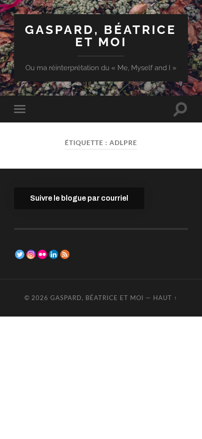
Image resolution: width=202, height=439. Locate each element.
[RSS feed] (65, 254)
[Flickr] (42, 254)
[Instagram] (31, 254)
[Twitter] (19, 254)
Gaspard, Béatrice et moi (101, 35)
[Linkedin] (53, 254)
